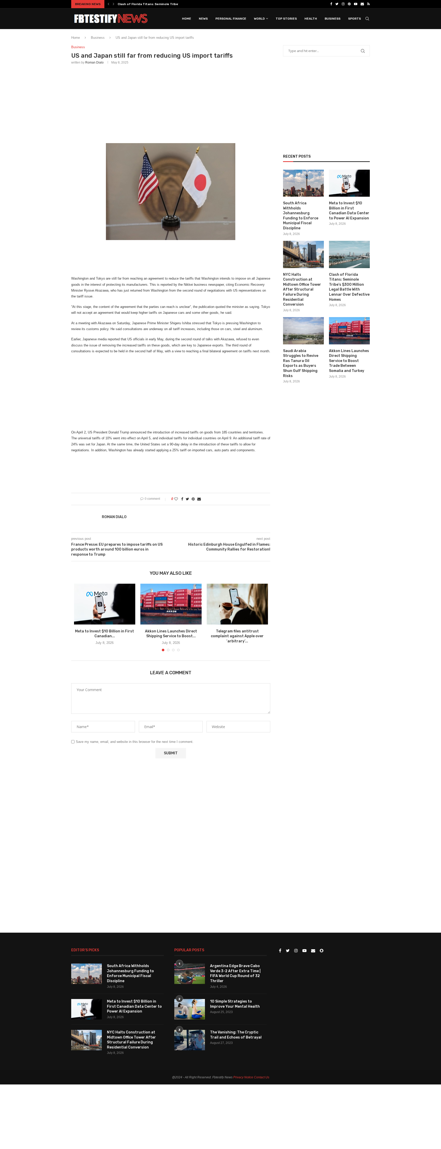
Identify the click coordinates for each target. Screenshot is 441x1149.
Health (310, 18)
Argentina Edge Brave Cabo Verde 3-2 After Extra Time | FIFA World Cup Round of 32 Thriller (235, 973)
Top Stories (286, 18)
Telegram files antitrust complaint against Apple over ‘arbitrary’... (237, 636)
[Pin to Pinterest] (193, 499)
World (259, 18)
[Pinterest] (349, 4)
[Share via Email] (199, 499)
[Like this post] (176, 499)
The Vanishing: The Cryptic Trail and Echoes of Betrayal (236, 1035)
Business (332, 18)
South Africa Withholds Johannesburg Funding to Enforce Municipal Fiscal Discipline (300, 215)
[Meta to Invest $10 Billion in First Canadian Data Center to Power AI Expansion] (104, 604)
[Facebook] (331, 4)
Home (186, 18)
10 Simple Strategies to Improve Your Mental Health (235, 1004)
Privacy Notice (243, 1077)
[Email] (362, 4)
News (203, 18)
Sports (354, 18)
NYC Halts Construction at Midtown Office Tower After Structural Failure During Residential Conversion (302, 289)
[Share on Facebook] (182, 499)
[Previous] (108, 4)
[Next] (114, 4)
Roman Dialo (94, 62)
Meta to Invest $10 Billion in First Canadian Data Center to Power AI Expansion (349, 210)
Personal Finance (230, 18)
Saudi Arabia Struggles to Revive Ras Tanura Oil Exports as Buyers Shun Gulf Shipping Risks (300, 363)
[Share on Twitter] (187, 499)
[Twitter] (336, 4)
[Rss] (368, 4)
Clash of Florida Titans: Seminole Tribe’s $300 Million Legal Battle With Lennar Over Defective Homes (349, 287)
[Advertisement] (170, 103)
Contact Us (261, 1077)
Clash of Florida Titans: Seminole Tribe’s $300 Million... (160, 4)
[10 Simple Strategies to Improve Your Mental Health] (189, 1009)
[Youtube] (355, 4)
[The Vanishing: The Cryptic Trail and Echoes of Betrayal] (189, 1040)
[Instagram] (343, 4)
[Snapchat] (321, 951)
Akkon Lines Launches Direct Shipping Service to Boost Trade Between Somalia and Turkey (349, 361)
